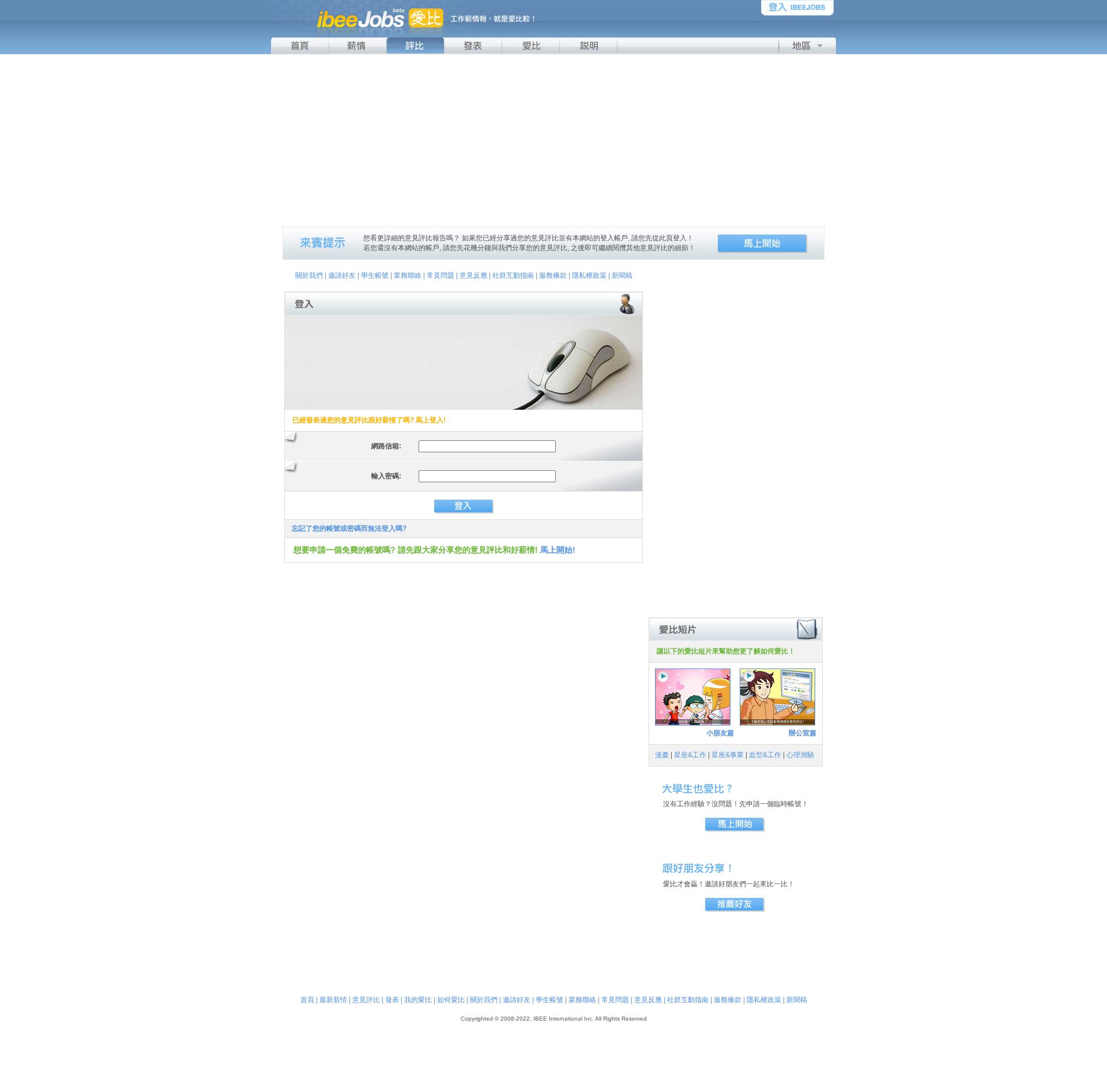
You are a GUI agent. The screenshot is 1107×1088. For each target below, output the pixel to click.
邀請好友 (342, 275)
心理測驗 (800, 755)
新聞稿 (622, 275)
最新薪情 (333, 1000)
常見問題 (440, 275)
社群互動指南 (513, 275)
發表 (392, 1000)
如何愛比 (451, 1000)
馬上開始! (557, 549)
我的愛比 (418, 1000)
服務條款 (553, 275)
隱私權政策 (589, 275)
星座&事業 (727, 755)
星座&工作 (690, 755)
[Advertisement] (553, 140)
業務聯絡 (407, 275)
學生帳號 (375, 275)
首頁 (307, 1000)
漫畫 (662, 755)
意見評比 (366, 1000)
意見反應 (473, 275)
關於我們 (309, 275)
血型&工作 (765, 755)
